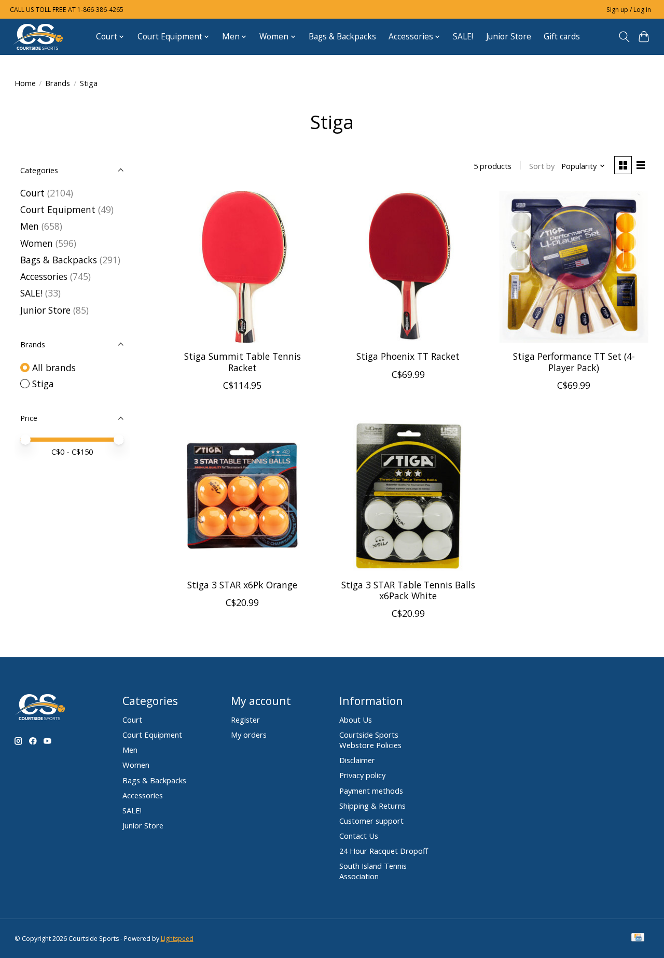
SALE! (463, 36)
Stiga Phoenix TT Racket (408, 356)
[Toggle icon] (623, 36)
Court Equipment (57, 209)
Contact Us (358, 835)
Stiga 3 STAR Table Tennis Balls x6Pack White (408, 590)
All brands (54, 367)
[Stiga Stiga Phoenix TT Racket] (408, 267)
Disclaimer (357, 760)
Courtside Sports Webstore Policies (370, 739)
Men (29, 226)
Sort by (542, 166)
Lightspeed (177, 938)
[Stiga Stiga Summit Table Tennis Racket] (242, 267)
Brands (57, 83)
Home (25, 83)
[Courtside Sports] (38, 36)
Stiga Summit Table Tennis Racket (242, 361)
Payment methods (371, 790)
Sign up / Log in (628, 9)
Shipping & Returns (372, 805)
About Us (355, 719)
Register (245, 719)
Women (36, 243)
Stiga (43, 383)
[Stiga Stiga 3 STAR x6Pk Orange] (242, 495)
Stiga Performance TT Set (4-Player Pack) (574, 361)
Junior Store (508, 36)
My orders (249, 734)
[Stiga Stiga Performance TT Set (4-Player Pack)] (573, 267)
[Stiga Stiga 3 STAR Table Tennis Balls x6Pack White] (408, 495)
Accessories (43, 276)
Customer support (371, 820)
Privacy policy (362, 775)
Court (32, 193)
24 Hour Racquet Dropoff (383, 851)
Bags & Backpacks (342, 36)
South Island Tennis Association (373, 871)
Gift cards (562, 36)
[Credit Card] (637, 938)
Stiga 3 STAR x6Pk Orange (242, 585)
